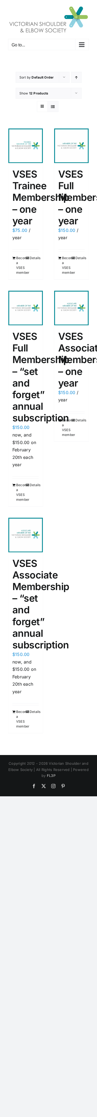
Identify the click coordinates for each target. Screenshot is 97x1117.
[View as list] (53, 106)
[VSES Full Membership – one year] (71, 145)
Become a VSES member (20, 265)
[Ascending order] (76, 77)
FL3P (51, 775)
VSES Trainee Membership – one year (40, 197)
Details (34, 258)
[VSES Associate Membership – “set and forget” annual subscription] (25, 535)
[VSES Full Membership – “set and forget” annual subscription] (25, 308)
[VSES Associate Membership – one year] (71, 308)
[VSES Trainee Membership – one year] (25, 145)
